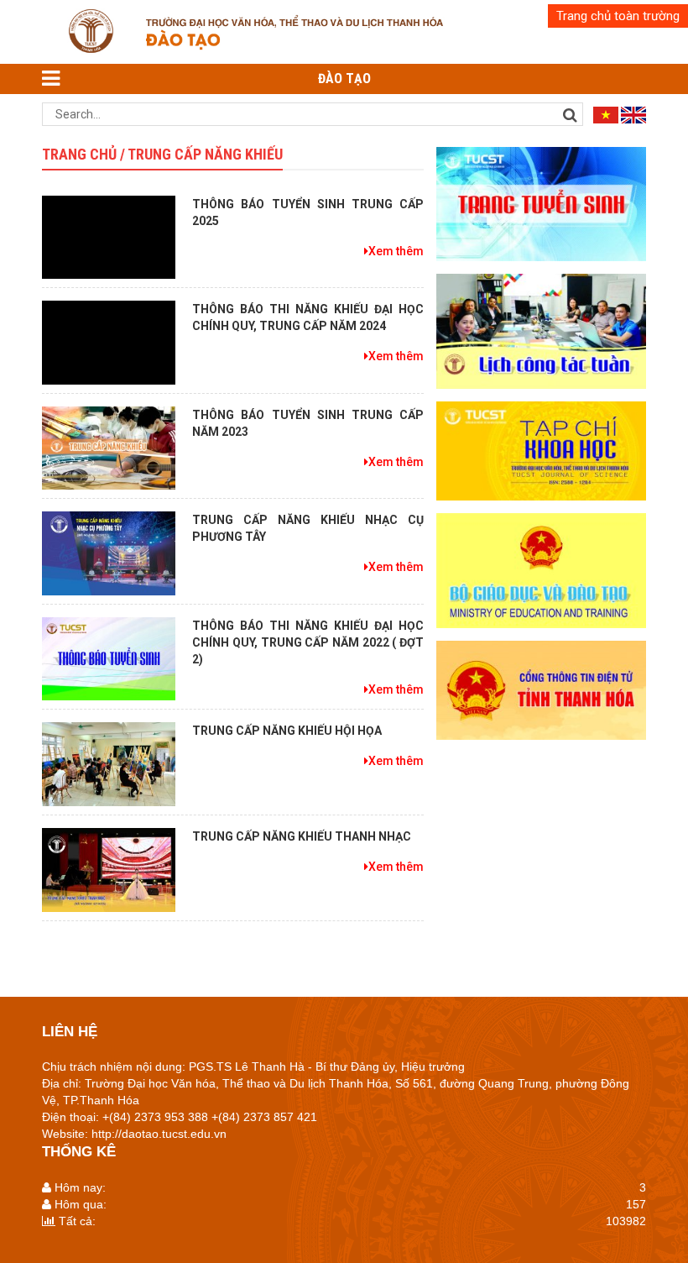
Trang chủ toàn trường (618, 16)
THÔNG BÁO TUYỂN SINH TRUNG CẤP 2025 (308, 212)
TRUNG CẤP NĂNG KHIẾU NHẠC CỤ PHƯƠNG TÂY (308, 528)
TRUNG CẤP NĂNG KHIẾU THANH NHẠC (301, 836)
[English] (633, 114)
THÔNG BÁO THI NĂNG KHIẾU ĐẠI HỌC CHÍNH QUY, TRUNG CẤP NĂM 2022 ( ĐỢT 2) (308, 642)
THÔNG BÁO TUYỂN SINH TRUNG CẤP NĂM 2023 (308, 423)
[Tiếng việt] (605, 114)
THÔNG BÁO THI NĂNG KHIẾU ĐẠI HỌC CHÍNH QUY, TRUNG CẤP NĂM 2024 (308, 317)
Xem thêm (396, 251)
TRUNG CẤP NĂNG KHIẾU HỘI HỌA (287, 730)
